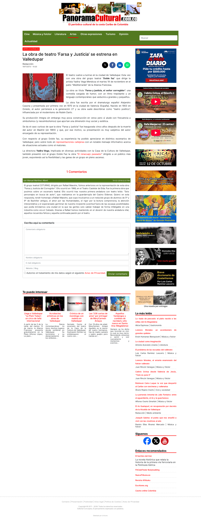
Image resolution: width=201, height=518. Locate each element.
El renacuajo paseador (89, 154)
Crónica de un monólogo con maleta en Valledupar (77, 317)
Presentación (76, 502)
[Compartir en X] (105, 65)
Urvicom (105, 515)
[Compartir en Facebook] (112, 65)
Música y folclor (42, 34)
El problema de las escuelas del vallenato (153, 349)
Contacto (66, 502)
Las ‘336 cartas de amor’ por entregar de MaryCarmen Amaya (98, 317)
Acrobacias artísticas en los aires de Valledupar (55, 317)
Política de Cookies (113, 502)
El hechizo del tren (143, 456)
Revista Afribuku (142, 480)
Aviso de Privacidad (95, 273)
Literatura (60, 34)
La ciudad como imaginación (148, 341)
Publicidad (88, 502)
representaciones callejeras (70, 142)
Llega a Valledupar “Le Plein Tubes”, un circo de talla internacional (33, 317)
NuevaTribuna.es (142, 475)
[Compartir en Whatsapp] (127, 65)
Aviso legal (98, 502)
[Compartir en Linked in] (120, 65)
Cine (27, 34)
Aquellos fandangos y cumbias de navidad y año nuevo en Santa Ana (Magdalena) (119, 319)
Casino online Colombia (145, 490)
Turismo (110, 34)
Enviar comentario (117, 274)
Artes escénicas (31, 49)
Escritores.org (141, 485)
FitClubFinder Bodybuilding (147, 470)
